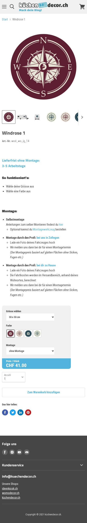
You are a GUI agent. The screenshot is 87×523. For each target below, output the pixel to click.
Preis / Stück (12, 361)
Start (5, 19)
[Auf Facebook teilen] (5, 412)
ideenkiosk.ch (10, 488)
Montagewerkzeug (44, 229)
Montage (10, 345)
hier (61, 224)
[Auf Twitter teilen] (13, 412)
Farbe (9, 325)
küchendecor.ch (11, 497)
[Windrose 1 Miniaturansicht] (8, 117)
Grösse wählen (13, 311)
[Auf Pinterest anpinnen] (28, 412)
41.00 (21, 365)
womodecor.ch (10, 493)
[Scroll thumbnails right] (81, 117)
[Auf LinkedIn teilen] (20, 412)
